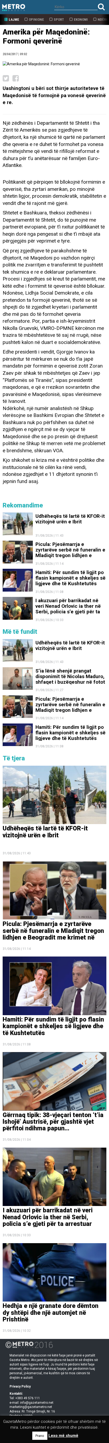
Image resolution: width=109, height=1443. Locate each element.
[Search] (101, 7)
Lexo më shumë (63, 1435)
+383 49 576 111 (27, 1398)
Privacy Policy (20, 1386)
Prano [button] (39, 1436)
